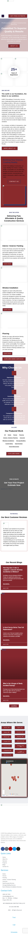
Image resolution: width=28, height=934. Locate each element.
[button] (3, 16)
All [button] (5, 435)
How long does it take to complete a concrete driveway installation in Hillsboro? (12, 570)
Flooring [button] (21, 435)
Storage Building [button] (21, 440)
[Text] (14, 914)
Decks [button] (9, 435)
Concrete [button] (22, 438)
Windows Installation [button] (8, 440)
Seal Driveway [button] (18, 443)
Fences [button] (15, 435)
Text (14, 917)
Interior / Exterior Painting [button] (10, 438)
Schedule (14, 932)
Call (14, 925)
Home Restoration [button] (14, 446)
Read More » (6, 584)
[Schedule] (14, 929)
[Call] (14, 922)
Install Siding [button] (9, 443)
